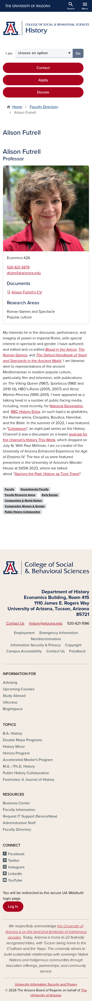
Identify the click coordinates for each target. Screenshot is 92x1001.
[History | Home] (46, 28)
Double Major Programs (22, 740)
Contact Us (15, 623)
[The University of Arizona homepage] (27, 6)
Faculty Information (19, 809)
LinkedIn (15, 873)
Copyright (73, 645)
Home (17, 107)
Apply (43, 80)
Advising (10, 682)
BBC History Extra (25, 411)
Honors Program (16, 753)
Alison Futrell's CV (27, 292)
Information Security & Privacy (36, 645)
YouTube (15, 880)
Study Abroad (14, 695)
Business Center (16, 803)
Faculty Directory (44, 107)
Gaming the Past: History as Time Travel (47, 474)
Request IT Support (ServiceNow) (30, 816)
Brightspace (13, 709)
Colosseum (17, 428)
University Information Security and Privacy (46, 984)
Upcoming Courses (18, 689)
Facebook (16, 854)
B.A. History (12, 733)
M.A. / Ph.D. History (19, 766)
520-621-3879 (18, 267)
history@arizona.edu (46, 623)
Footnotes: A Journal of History (28, 779)
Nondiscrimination (46, 639)
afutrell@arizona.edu (24, 273)
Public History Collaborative (26, 773)
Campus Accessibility (24, 651)
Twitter (13, 860)
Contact (43, 67)
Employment (24, 633)
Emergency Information (58, 633)
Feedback (77, 651)
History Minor (14, 746)
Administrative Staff (19, 823)
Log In (13, 906)
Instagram (16, 867)
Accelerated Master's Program (28, 759)
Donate (43, 92)
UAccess (10, 702)
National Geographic (66, 406)
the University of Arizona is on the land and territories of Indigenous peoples (46, 932)
